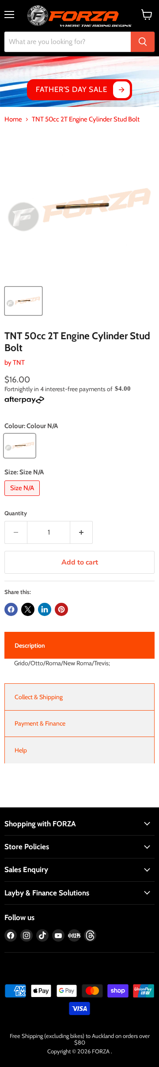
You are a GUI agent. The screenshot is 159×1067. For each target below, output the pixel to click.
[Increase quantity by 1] (81, 532)
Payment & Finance (40, 723)
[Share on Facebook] (11, 609)
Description (30, 645)
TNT (19, 363)
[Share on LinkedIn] (44, 609)
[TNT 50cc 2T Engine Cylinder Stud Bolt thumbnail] (23, 301)
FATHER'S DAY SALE (71, 89)
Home (13, 119)
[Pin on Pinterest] (61, 609)
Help (21, 750)
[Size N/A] (23, 498)
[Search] (143, 42)
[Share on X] (27, 609)
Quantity (15, 513)
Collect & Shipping (39, 697)
